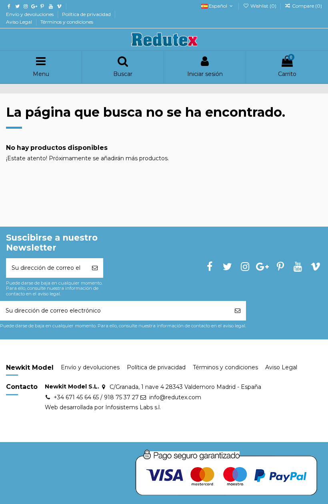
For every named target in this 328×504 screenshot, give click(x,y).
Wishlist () (263, 6)
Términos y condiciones (66, 22)
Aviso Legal (19, 22)
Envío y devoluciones (30, 14)
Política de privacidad (87, 14)
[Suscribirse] (94, 268)
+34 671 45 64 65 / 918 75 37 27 (96, 397)
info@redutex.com (175, 397)
